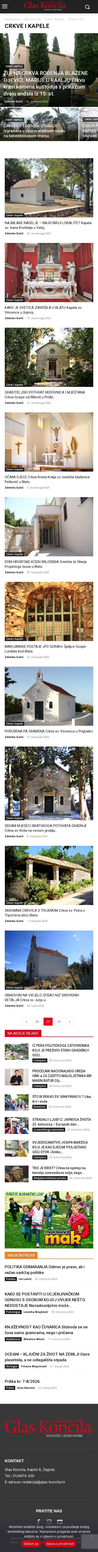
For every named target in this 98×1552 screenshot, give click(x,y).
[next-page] (69, 1022)
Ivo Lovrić (25, 1279)
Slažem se (31, 1544)
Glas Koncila (32, 19)
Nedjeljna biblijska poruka (50, 1178)
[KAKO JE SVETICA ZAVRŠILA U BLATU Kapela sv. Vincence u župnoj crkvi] (49, 272)
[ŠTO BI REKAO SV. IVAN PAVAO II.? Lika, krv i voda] (17, 1102)
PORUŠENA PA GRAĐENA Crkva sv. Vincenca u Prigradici (49, 731)
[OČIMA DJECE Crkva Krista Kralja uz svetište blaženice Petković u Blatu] (49, 442)
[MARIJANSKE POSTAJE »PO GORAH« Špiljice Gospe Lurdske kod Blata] (49, 611)
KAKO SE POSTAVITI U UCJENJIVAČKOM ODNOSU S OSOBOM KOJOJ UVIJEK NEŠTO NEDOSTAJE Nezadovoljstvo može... (45, 1300)
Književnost (13, 1339)
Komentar (39, 1106)
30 (59, 1022)
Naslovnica (12, 19)
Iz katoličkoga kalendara (49, 1129)
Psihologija (13, 1312)
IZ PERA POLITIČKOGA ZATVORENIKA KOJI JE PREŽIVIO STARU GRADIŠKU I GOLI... (60, 1050)
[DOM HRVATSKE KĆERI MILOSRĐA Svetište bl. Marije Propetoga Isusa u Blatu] (49, 526)
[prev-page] (27, 1022)
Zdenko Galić (13, 101)
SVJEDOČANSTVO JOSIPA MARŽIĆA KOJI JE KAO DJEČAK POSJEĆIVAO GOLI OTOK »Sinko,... (60, 1147)
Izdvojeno (40, 1060)
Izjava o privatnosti (60, 1544)
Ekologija (11, 1366)
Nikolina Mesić (34, 1339)
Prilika (10, 1387)
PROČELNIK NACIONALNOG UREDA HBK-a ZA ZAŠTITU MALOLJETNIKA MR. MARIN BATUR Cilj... (62, 1076)
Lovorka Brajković (36, 1312)
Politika (10, 1279)
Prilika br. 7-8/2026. (23, 1381)
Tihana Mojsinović (34, 1366)
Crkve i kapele (54, 19)
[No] (92, 1536)
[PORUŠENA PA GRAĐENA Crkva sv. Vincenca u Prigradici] (49, 696)
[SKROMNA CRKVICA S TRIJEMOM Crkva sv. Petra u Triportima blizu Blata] (49, 875)
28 (37, 1022)
